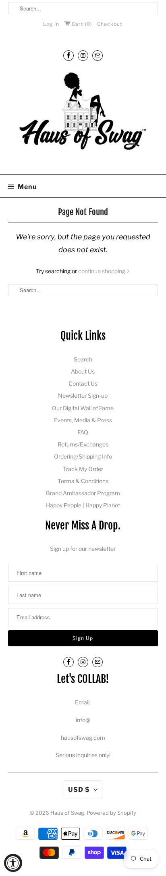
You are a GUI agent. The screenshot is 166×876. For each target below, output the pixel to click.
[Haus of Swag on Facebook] (68, 55)
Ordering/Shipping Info (83, 456)
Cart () (81, 24)
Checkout (109, 24)
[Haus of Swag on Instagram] (83, 55)
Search (83, 359)
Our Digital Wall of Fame (83, 408)
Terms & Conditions (83, 480)
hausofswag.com (83, 737)
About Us (83, 371)
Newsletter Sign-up (83, 395)
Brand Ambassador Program (83, 493)
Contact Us (83, 383)
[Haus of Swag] (83, 118)
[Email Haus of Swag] (97, 55)
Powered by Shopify (111, 813)
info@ (83, 719)
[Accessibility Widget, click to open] (13, 863)
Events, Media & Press (83, 420)
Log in (51, 24)
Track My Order (83, 468)
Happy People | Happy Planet (83, 505)
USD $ (78, 789)
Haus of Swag (67, 813)
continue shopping (102, 271)
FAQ (82, 432)
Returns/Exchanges (83, 444)
